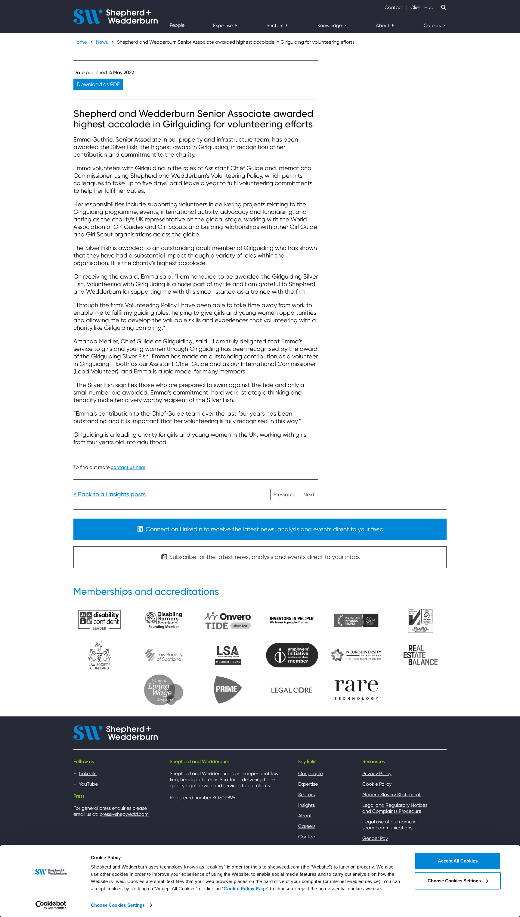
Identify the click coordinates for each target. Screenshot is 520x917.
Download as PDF (98, 84)
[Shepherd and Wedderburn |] (115, 16)
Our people (310, 773)
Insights (306, 805)
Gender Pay (375, 838)
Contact (394, 7)
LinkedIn (88, 773)
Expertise (223, 25)
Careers (433, 25)
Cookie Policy (377, 784)
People (177, 25)
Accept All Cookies (458, 860)
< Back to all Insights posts (109, 494)
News (102, 42)
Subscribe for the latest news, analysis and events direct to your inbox (264, 557)
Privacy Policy (377, 773)
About (383, 25)
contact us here (128, 467)
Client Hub (421, 7)
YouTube (88, 784)
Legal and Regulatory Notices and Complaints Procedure (394, 808)
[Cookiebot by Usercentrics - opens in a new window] (51, 905)
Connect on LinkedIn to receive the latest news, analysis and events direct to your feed (264, 529)
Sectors (275, 25)
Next (309, 494)
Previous (284, 494)
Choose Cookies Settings (118, 905)
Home (80, 42)
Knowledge (330, 25)
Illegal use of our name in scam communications (389, 825)
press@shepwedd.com (124, 814)
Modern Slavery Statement (391, 794)
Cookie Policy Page (245, 888)
